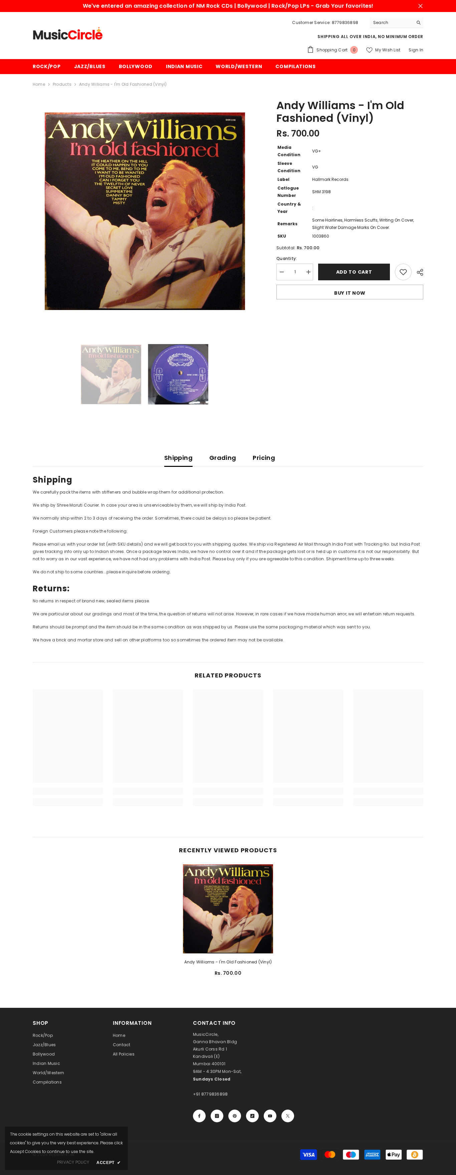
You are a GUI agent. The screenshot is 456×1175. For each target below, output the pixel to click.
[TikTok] (252, 1116)
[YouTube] (270, 1116)
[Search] (396, 23)
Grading (222, 458)
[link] (68, 791)
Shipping (178, 458)
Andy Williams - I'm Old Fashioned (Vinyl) (228, 962)
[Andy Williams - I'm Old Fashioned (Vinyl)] (228, 908)
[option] (145, 211)
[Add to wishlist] (403, 272)
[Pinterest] (234, 1116)
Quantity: (286, 258)
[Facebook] (199, 1116)
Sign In (416, 50)
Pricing (264, 458)
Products (62, 84)
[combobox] (391, 23)
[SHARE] (417, 272)
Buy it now (350, 293)
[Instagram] (217, 1116)
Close (420, 6)
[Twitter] (287, 1116)
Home (39, 84)
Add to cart (354, 272)
